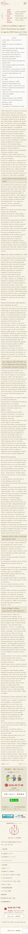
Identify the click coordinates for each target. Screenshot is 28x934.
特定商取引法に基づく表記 (8, 898)
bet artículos (5, 96)
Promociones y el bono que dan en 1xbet (13, 69)
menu (25, 3)
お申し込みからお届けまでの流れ (11, 875)
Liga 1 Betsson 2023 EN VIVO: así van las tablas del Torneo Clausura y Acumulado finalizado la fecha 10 (13, 54)
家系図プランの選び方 (8, 871)
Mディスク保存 (6, 884)
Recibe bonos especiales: (9, 58)
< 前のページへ (5, 764)
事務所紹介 (4, 894)
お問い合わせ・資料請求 (14, 794)
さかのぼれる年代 (7, 878)
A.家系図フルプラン (7, 853)
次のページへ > (23, 764)
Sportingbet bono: (7, 104)
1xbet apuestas (19, 596)
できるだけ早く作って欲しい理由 (11, 881)
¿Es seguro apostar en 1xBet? (10, 81)
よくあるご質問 (6, 891)
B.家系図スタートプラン (9, 857)
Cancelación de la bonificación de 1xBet (13, 106)
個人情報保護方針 (5, 901)
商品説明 (4, 865)
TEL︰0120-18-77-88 (7, 844)
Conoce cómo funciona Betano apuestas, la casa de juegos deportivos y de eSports (13, 73)
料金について (6, 868)
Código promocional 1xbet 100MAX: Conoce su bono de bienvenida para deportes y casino (12, 100)
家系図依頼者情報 (7, 888)
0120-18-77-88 (16, 785)
